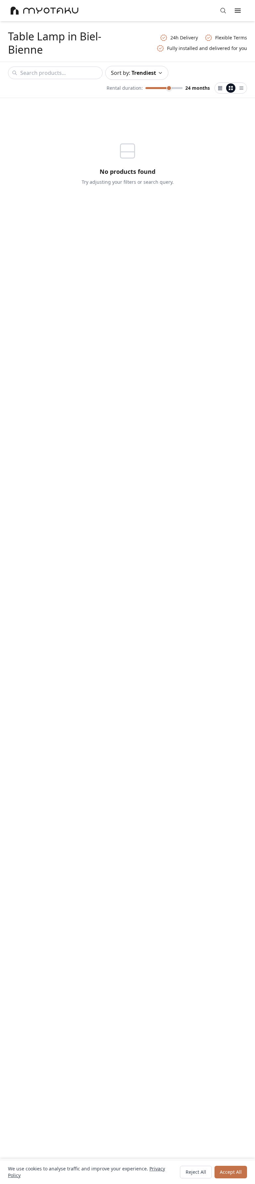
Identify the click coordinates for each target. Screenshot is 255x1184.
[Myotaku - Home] (44, 11)
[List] (241, 88)
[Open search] (223, 10)
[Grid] (230, 88)
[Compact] (220, 88)
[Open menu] (237, 10)
